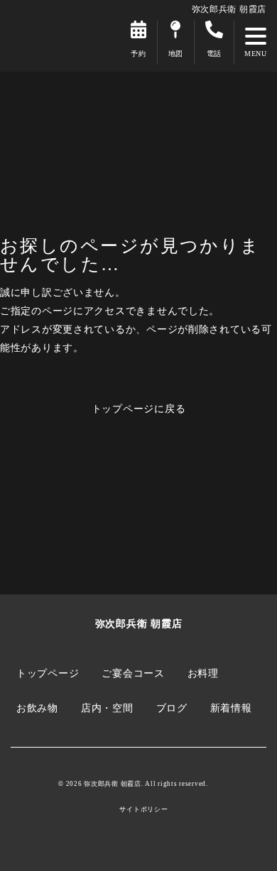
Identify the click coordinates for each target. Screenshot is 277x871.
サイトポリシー (143, 809)
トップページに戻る (139, 408)
